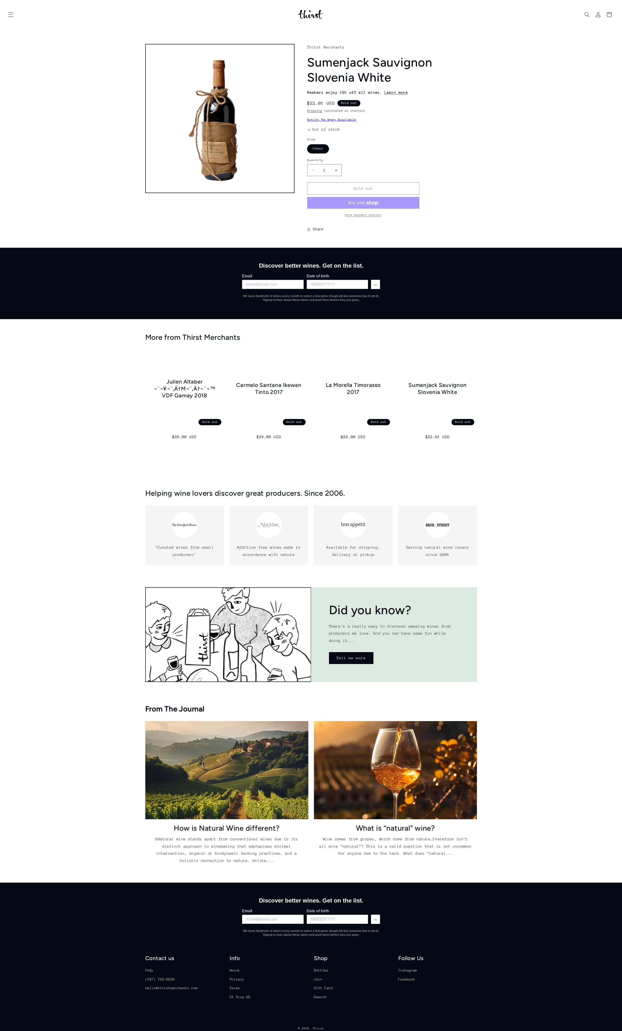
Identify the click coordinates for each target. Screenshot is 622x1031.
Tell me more (351, 658)
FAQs (149, 970)
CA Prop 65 (240, 997)
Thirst (318, 1028)
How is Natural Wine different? (227, 827)
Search (320, 997)
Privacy (237, 979)
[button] (10, 14)
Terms (235, 988)
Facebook (406, 979)
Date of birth (318, 276)
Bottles (321, 970)
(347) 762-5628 (160, 979)
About (235, 970)
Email (247, 276)
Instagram (407, 970)
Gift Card (323, 988)
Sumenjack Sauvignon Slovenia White (437, 388)
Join (318, 979)
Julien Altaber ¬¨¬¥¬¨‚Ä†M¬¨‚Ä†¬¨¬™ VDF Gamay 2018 (185, 388)
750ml (320, 150)
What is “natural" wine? (395, 827)
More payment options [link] (363, 215)
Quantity (315, 160)
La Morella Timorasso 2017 (353, 388)
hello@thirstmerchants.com (171, 988)
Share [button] (318, 229)
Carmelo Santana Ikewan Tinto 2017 (269, 388)
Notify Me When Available (331, 120)
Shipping (314, 111)
